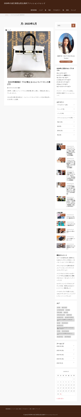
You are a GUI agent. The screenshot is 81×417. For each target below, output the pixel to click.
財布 (67, 10)
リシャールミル (65, 331)
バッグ (41, 10)
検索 (73, 25)
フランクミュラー (61, 314)
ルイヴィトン (60, 325)
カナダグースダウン (69, 317)
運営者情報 (34, 10)
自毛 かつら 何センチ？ (71, 232)
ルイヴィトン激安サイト (64, 75)
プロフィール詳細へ (66, 61)
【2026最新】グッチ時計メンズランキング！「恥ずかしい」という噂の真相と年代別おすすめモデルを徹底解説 (71, 176)
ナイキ (58, 307)
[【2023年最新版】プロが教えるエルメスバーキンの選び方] (29, 54)
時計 (49, 10)
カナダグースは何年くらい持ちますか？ (64, 320)
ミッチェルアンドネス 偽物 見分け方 (71, 224)
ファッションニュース (65, 117)
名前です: (60, 56)
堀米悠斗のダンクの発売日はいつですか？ (71, 247)
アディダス (59, 312)
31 (60, 394)
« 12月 (58, 398)
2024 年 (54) (60, 354)
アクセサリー (56, 10)
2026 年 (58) (60, 346)
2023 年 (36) (60, 359)
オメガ (58, 323)
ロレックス (64, 307)
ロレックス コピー (62, 73)
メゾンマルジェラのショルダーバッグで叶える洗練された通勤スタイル (65, 276)
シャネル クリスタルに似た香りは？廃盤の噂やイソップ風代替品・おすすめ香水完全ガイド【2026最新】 (71, 164)
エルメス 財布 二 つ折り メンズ (71, 239)
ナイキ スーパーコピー (63, 82)
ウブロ (58, 331)
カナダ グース (60, 317)
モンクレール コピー (62, 77)
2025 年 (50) (60, 350)
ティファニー (65, 323)
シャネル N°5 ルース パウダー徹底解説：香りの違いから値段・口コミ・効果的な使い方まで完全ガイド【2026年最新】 (71, 189)
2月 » (62, 398)
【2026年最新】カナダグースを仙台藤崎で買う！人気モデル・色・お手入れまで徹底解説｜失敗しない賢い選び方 (71, 203)
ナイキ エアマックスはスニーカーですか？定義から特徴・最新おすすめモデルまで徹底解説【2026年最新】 (71, 152)
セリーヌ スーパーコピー (64, 86)
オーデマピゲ (67, 336)
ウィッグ (73, 10)
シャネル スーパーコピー (64, 79)
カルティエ (69, 314)
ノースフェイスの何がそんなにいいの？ (64, 334)
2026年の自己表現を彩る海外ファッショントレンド (24, 3)
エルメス (66, 312)
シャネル (68, 310)
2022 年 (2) (60, 363)
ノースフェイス (60, 310)
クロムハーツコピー (62, 84)
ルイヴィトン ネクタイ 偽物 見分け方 (71, 217)
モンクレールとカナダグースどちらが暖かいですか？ (65, 328)
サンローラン (60, 336)
